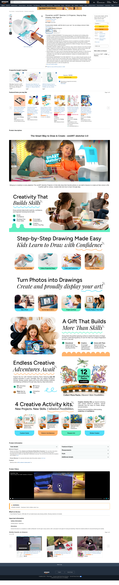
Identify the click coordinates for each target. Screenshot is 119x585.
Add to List (97, 46)
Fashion (76, 5)
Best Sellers (29, 5)
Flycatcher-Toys (102, 33)
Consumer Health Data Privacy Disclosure (61, 576)
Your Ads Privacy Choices (74, 576)
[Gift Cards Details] (70, 5)
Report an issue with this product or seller (56, 66)
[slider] (57, 498)
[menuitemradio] (106, 498)
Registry (81, 5)
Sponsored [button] (11, 534)
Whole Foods (50, 5)
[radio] (10, 16)
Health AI (8, 5)
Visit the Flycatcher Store (50, 19)
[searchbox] (50, 2)
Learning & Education (19, 11)
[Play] (10, 498)
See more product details (51, 64)
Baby (112, 5)
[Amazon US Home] (46, 572)
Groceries (43, 5)
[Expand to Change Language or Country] (63, 572)
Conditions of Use (42, 576)
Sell (72, 5)
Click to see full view (28, 46)
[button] (3, 5)
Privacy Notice (49, 576)
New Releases (37, 5)
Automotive (107, 5)
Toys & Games (11, 11)
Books (62, 5)
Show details (63, 83)
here (18, 455)
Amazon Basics (22, 5)
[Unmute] (108, 498)
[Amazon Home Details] (95, 5)
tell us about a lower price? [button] (24, 462)
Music (86, 5)
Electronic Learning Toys (29, 11)
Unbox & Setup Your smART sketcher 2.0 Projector (21, 474)
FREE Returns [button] (48, 26)
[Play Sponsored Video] (29, 543)
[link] (33, 77)
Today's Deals (57, 5)
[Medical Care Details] (17, 5)
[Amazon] (5, 2)
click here (43, 458)
